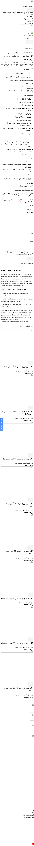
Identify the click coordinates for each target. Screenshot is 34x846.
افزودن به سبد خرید (18, 73)
